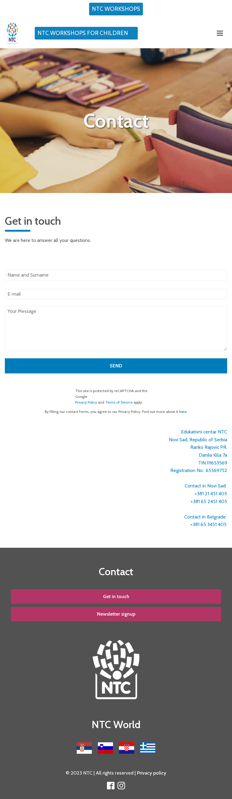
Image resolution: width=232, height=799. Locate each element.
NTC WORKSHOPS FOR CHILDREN (82, 33)
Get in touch (116, 596)
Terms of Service (119, 402)
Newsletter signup (116, 614)
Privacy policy (151, 773)
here (183, 411)
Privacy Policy (86, 402)
